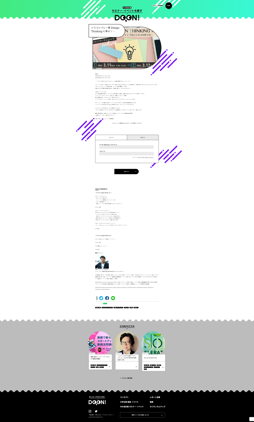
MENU (168, 5)
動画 (151, 402)
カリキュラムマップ (157, 406)
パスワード (102, 151)
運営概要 (91, 415)
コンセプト (124, 397)
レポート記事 (155, 397)
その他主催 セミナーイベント (132, 406)
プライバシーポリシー (108, 415)
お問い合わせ (98, 415)
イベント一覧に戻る (127, 378)
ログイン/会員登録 (158, 5)
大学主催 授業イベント (129, 402)
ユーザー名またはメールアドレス (108, 144)
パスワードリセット (149, 157)
